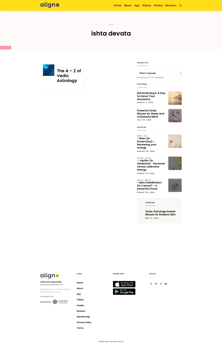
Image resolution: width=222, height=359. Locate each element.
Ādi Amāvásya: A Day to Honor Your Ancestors (151, 96)
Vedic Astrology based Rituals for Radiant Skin (160, 213)
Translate (159, 77)
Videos (146, 5)
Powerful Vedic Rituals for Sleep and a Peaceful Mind (150, 113)
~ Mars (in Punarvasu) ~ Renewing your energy (146, 142)
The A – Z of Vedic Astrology (69, 75)
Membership (83, 316)
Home (117, 5)
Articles (62, 65)
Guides (158, 5)
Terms (80, 328)
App (137, 5)
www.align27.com (47, 296)
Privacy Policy (84, 322)
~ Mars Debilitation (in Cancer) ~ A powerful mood (149, 184)
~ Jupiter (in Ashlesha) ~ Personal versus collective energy (151, 164)
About (128, 5)
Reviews (170, 5)
